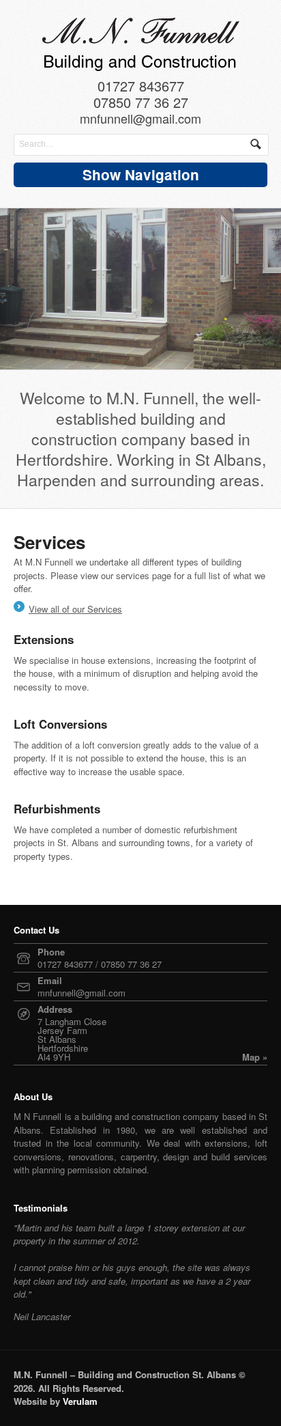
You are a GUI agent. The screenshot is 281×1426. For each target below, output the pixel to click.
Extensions (44, 639)
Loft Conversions (60, 724)
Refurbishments (57, 808)
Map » (254, 1056)
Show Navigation (141, 174)
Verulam (80, 1401)
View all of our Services (75, 608)
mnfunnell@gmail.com (140, 119)
